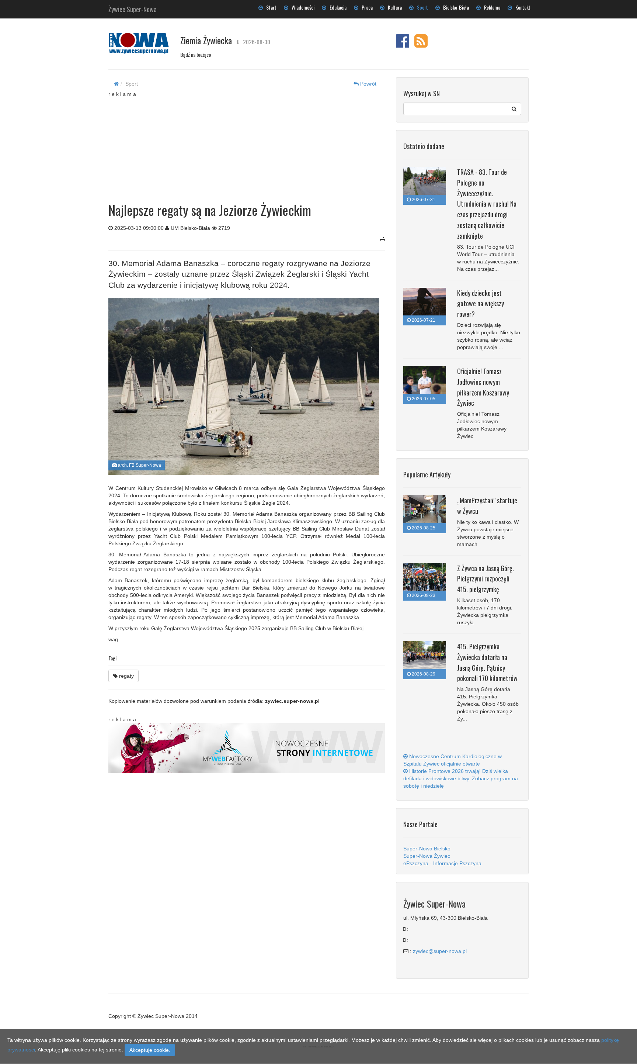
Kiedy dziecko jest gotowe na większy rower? (480, 303)
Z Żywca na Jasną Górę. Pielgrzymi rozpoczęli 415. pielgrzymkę (485, 578)
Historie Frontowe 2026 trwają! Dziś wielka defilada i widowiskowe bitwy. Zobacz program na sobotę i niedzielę (460, 778)
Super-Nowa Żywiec (426, 856)
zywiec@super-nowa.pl (440, 951)
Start (269, 7)
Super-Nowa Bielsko (426, 848)
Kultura (393, 7)
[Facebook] (402, 45)
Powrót (367, 84)
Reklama (490, 7)
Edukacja (336, 7)
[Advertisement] (246, 144)
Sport (421, 7)
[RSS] (421, 45)
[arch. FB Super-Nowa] (243, 386)
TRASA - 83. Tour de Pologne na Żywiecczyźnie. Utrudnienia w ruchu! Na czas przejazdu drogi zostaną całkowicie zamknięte (486, 204)
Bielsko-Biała (454, 7)
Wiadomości (301, 7)
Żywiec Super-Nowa (132, 7)
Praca (365, 7)
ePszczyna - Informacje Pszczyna (442, 863)
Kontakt (521, 7)
